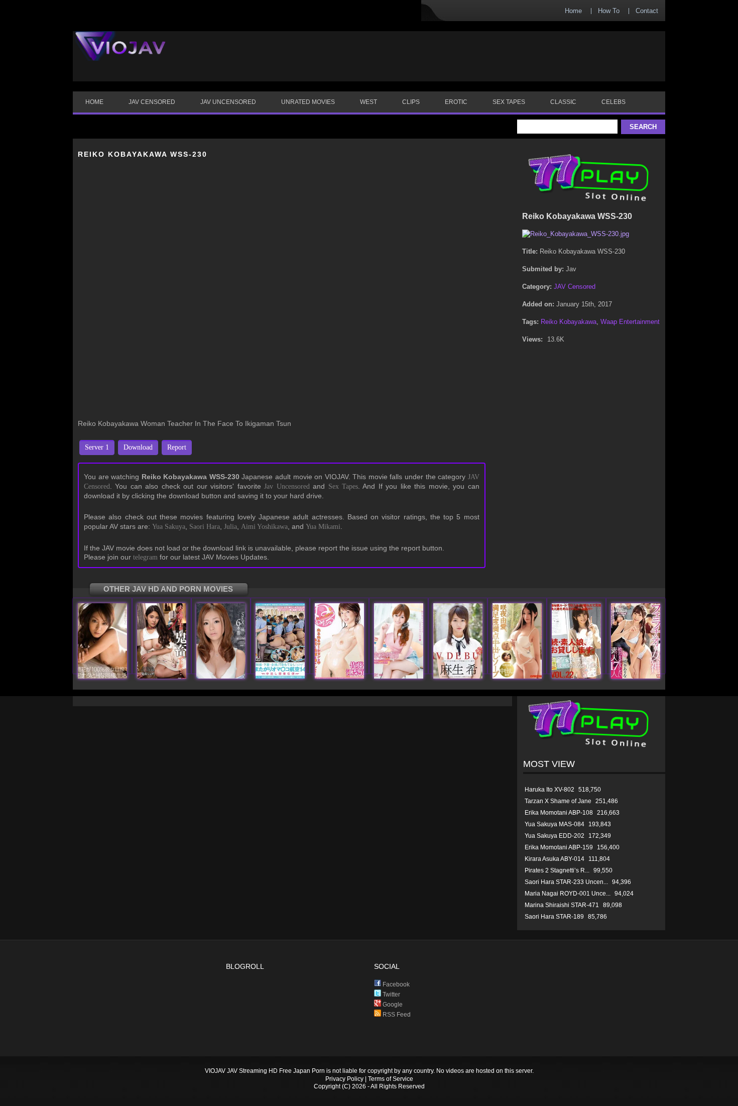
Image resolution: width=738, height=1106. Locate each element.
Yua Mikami (323, 526)
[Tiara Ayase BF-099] (398, 676)
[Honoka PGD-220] (102, 676)
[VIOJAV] (120, 54)
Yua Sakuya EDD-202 (554, 835)
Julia (230, 526)
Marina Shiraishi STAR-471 (562, 905)
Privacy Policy (344, 1078)
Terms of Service (390, 1078)
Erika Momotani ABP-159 (559, 847)
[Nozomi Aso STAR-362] (457, 676)
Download (138, 447)
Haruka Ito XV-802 (549, 789)
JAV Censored (574, 286)
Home (573, 11)
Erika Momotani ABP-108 (559, 812)
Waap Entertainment (630, 321)
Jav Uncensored (286, 486)
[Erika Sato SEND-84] (339, 676)
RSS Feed (396, 1014)
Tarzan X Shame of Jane (558, 801)
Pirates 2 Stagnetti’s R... (557, 870)
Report (176, 447)
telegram (145, 557)
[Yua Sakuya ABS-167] (517, 676)
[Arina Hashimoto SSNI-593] (635, 676)
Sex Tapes (343, 486)
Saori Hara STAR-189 (554, 916)
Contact (647, 11)
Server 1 (97, 447)
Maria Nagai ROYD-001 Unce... (567, 893)
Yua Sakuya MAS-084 (554, 824)
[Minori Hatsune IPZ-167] (220, 676)
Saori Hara (204, 526)
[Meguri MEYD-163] (161, 676)
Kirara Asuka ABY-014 (554, 858)
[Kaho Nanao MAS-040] (576, 676)
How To (609, 11)
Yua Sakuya (168, 526)
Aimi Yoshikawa (264, 526)
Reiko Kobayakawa (568, 321)
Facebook (395, 984)
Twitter (390, 994)
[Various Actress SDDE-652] (280, 676)
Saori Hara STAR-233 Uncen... (566, 882)
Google (392, 1004)
